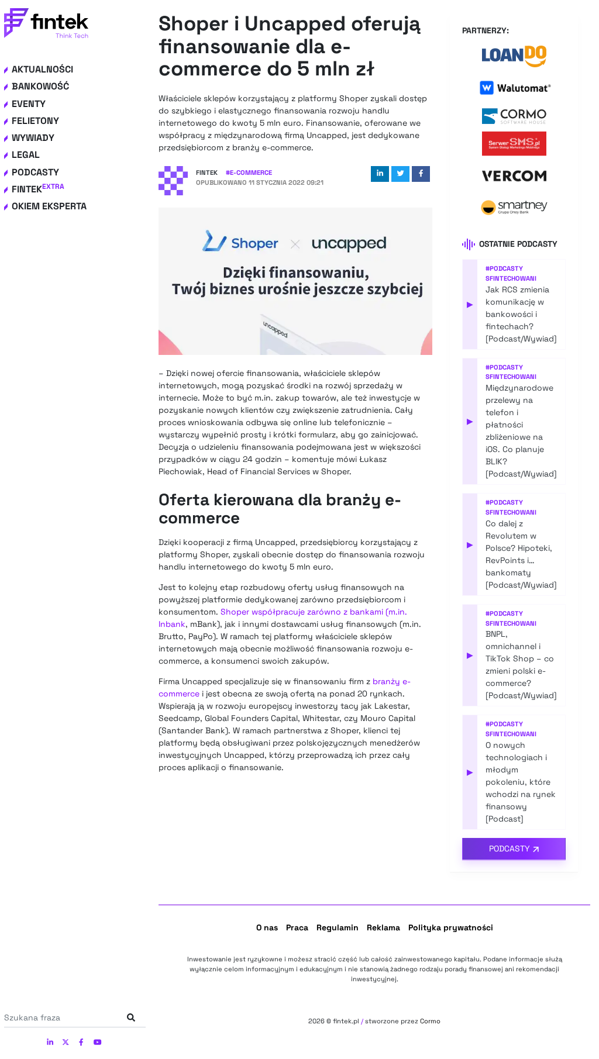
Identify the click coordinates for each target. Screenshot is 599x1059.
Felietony (35, 121)
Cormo (430, 1021)
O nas (267, 927)
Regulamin (337, 927)
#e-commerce (249, 172)
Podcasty (35, 172)
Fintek (38, 189)
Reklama (383, 927)
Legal (26, 155)
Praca (297, 927)
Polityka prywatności (450, 927)
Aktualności (42, 69)
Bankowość (40, 86)
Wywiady (33, 138)
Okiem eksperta (49, 206)
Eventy (29, 104)
